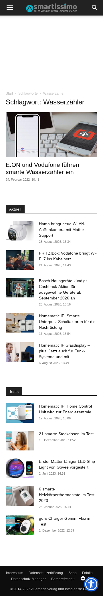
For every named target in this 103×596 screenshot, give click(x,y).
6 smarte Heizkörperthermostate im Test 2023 (66, 495)
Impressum (14, 573)
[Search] (95, 8)
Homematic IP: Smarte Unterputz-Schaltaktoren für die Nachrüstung (67, 322)
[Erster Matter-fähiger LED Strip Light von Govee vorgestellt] (20, 468)
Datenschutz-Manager (28, 579)
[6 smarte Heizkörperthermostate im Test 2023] (20, 496)
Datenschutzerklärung (46, 573)
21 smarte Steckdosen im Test (66, 433)
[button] (10, 8)
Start (9, 93)
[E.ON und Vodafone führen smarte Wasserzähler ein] (51, 134)
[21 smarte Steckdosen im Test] (20, 441)
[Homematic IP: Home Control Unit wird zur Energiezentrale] (20, 413)
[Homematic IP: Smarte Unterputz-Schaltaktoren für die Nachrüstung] (20, 323)
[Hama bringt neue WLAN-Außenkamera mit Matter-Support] (20, 231)
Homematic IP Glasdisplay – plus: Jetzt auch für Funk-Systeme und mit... (64, 351)
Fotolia (87, 573)
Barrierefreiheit (62, 579)
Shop (72, 573)
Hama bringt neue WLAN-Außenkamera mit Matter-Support (62, 229)
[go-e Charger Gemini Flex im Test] (20, 525)
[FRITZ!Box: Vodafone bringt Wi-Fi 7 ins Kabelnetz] (20, 260)
